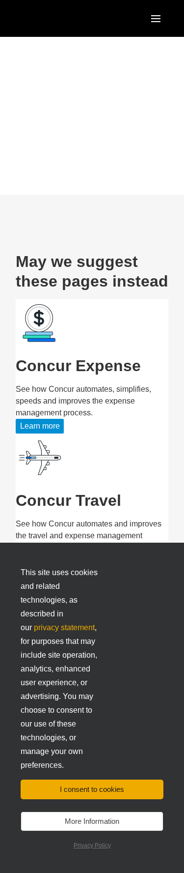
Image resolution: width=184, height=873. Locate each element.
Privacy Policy (92, 845)
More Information (92, 821)
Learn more (40, 426)
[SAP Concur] (61, 18)
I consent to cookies (92, 789)
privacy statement (64, 627)
